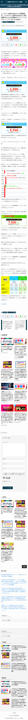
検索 (24, 566)
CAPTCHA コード (6, 481)
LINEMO (4, 21)
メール (5, 463)
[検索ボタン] (26, 2)
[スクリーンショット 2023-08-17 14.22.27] (14, 225)
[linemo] (14, 67)
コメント (5, 442)
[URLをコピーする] (25, 45)
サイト (4, 468)
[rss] (15, 713)
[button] (3, 45)
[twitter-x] (13, 713)
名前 (4, 458)
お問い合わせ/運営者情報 (14, 715)
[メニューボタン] (2, 2)
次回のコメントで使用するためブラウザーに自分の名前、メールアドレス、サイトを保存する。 (14, 474)
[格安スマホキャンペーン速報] (14, 2)
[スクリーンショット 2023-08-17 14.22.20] (14, 92)
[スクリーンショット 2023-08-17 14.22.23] (14, 133)
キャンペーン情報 (10, 21)
